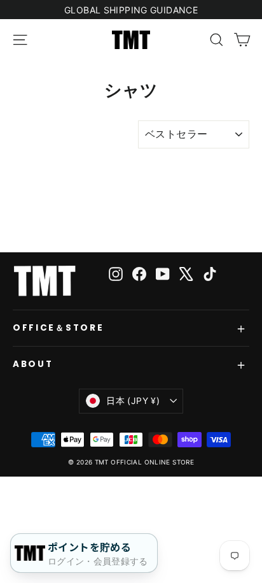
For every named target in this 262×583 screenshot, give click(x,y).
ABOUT (33, 364)
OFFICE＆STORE (58, 328)
